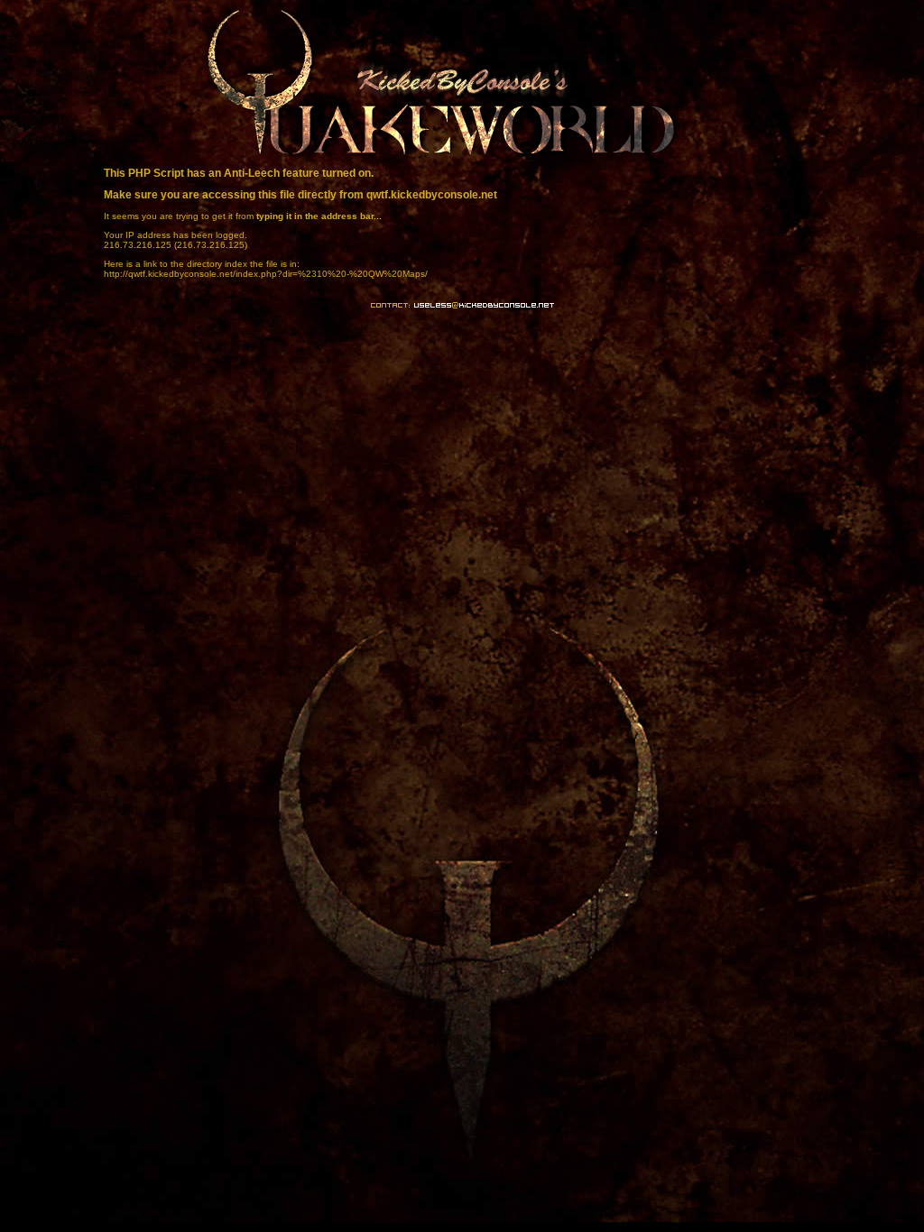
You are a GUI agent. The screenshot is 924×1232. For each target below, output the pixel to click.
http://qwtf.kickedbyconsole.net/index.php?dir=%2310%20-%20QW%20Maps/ (266, 274)
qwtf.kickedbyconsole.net (431, 194)
